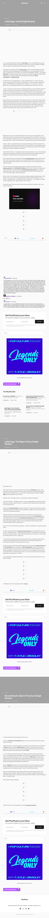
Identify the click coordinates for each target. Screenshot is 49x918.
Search (45, 333)
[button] (3, 3)
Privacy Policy (37, 905)
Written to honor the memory (24, 531)
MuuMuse (24, 3)
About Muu (20, 905)
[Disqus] (24, 257)
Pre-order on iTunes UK (30, 805)
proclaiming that (7, 168)
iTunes (25, 583)
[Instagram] (26, 908)
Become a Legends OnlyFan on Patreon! (24, 377)
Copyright (30, 905)
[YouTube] (28, 908)
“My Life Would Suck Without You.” (26, 517)
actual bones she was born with (29, 169)
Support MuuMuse (12, 905)
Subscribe (39, 321)
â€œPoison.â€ (15, 77)
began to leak (23, 69)
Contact (25, 905)
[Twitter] (23, 908)
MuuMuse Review (30, 158)
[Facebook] (20, 908)
